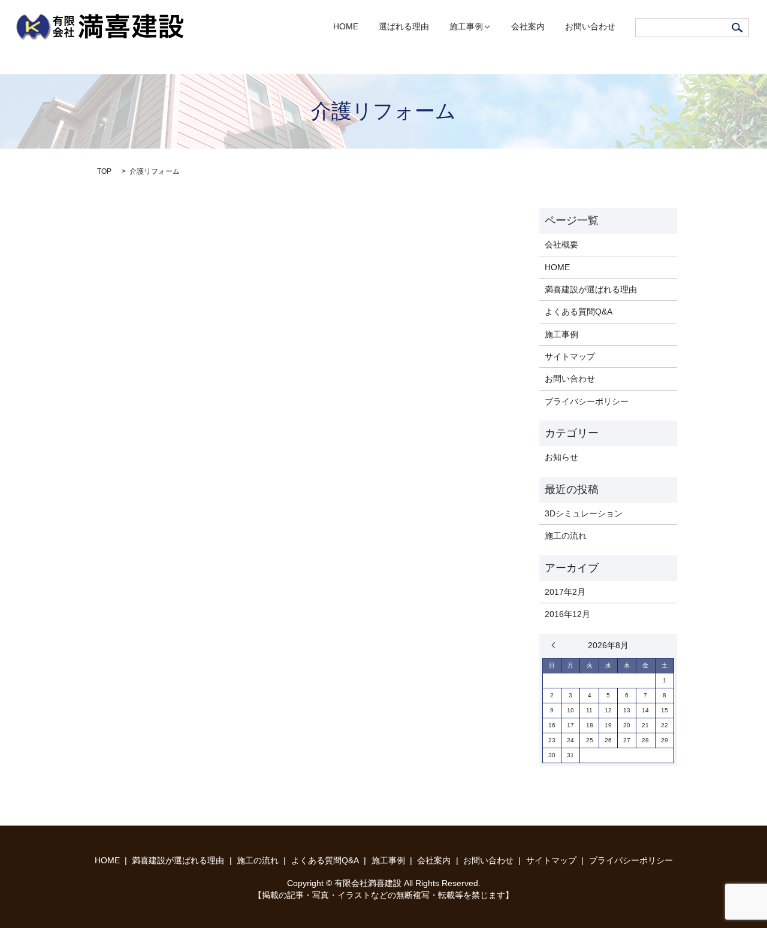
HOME (345, 27)
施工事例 (466, 27)
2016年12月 (567, 614)
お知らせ (561, 457)
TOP (104, 171)
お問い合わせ (590, 27)
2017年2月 (565, 592)
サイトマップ (570, 356)
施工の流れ (566, 535)
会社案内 (528, 27)
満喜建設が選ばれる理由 (591, 289)
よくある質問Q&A (578, 311)
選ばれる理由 (404, 27)
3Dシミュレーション (584, 513)
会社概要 (561, 244)
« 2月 (556, 645)
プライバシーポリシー (587, 401)
